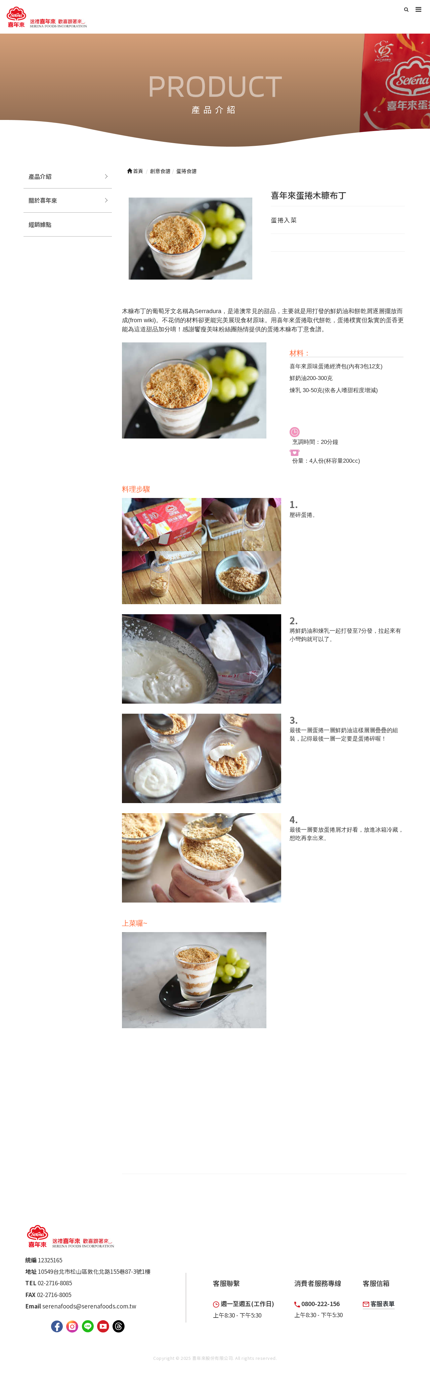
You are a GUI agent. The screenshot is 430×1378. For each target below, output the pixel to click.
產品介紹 (40, 176)
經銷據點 (40, 224)
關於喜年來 (43, 200)
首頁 (137, 170)
